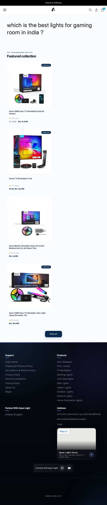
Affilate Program (14, 414)
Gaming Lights (65, 374)
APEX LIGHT (57, 496)
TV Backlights (64, 370)
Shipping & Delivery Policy (19, 366)
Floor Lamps (63, 366)
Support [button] (9, 355)
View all (53, 334)
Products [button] (61, 355)
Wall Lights (63, 383)
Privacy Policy (12, 374)
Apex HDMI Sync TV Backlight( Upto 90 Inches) (26, 112)
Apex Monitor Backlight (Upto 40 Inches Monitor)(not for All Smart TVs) (26, 247)
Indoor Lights (64, 387)
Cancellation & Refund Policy (20, 370)
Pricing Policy (12, 383)
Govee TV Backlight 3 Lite (20, 178)
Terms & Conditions (15, 379)
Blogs (8, 391)
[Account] (96, 10)
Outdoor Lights (65, 391)
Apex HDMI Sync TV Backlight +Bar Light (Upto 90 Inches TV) (27, 314)
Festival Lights (64, 396)
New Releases (64, 362)
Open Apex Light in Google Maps (74, 430)
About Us (10, 387)
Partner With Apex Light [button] (17, 408)
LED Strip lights (65, 379)
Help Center (11, 362)
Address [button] (61, 408)
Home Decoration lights (69, 400)
